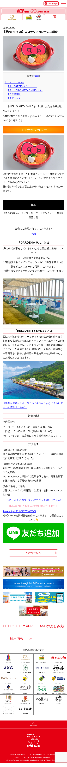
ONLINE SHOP (55, 17)
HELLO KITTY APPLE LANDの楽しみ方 (33, 626)
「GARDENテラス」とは (22, 86)
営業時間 (14, 94)
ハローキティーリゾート (33, 10)
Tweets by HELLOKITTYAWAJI (19, 511)
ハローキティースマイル (12, 17)
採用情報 (16, 638)
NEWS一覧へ (33, 552)
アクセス (14, 98)
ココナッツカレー (14, 82)
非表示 (36, 76)
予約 (33, 234)
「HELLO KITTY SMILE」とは (25, 90)
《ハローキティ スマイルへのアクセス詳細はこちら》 (33, 500)
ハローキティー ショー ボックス (33, 17)
